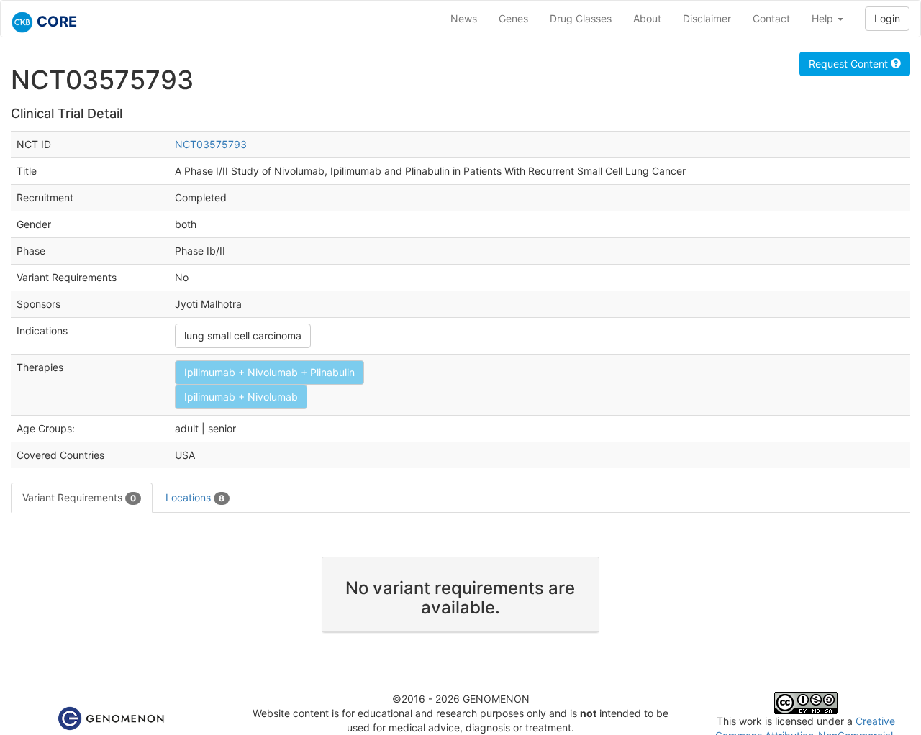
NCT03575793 (211, 144)
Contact (771, 18)
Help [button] (824, 18)
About (647, 18)
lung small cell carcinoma (242, 335)
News (463, 18)
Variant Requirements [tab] (79, 497)
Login (887, 18)
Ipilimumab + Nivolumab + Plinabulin (269, 372)
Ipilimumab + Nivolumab (241, 397)
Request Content (850, 64)
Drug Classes (581, 18)
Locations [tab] (194, 497)
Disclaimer (707, 18)
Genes (513, 18)
